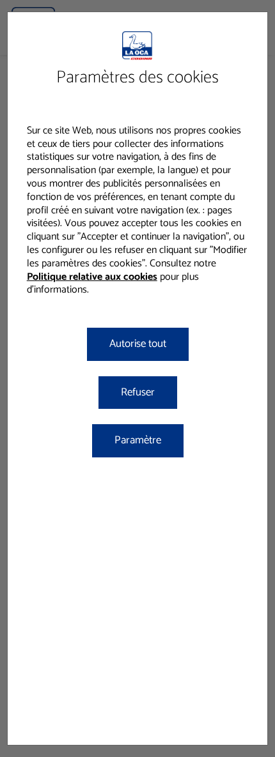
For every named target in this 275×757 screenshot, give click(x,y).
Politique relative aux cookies (92, 277)
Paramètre (137, 440)
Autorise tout (137, 344)
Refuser (138, 392)
